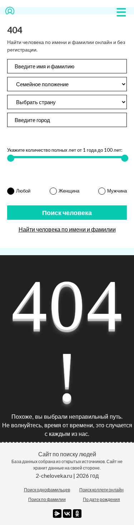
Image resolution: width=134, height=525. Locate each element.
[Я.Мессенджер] (57, 513)
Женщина (69, 191)
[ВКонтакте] (67, 513)
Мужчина (117, 191)
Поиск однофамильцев (47, 489)
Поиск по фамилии (47, 499)
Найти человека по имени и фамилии (67, 229)
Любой (23, 191)
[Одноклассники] (77, 513)
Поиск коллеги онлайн (101, 489)
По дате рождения (101, 499)
